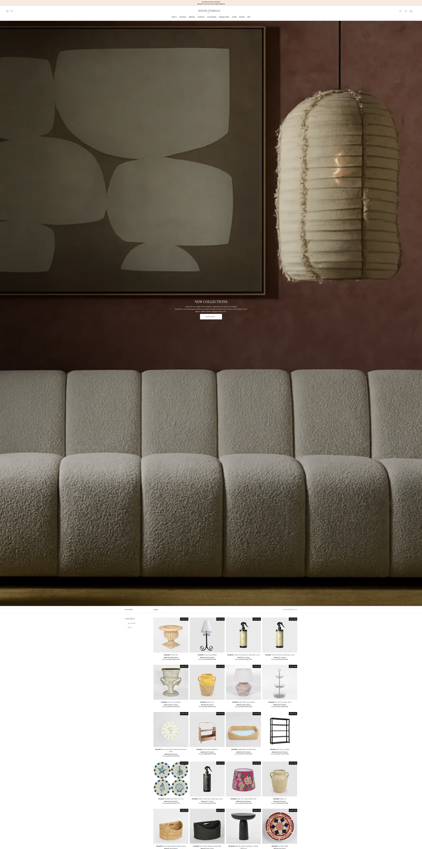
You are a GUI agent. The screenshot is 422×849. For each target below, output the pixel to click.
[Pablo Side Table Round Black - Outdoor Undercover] (243, 826)
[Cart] (411, 11)
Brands (242, 17)
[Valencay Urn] (207, 682)
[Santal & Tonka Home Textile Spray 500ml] (207, 779)
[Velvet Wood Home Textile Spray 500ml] (279, 635)
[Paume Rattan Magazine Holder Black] (207, 826)
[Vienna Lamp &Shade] (207, 635)
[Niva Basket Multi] (279, 826)
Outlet (234, 17)
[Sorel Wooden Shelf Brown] (207, 729)
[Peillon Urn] (279, 779)
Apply (156, 609)
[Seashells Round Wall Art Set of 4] (170, 779)
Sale (248, 17)
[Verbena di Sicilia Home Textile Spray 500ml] (243, 635)
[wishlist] (12, 11)
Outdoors (201, 17)
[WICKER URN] (170, 635)
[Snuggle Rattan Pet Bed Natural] (243, 729)
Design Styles (224, 17)
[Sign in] (405, 11)
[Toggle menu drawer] (7, 11)
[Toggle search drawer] (400, 11)
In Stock (132, 623)
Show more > (211, 317)
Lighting (192, 17)
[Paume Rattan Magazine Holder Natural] (170, 826)
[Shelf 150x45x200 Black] (279, 729)
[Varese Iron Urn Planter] (170, 682)
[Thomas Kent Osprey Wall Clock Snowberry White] (170, 729)
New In (174, 17)
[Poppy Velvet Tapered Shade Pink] (243, 779)
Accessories (211, 17)
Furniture (182, 17)
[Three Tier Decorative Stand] (279, 682)
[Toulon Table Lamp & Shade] (243, 682)
